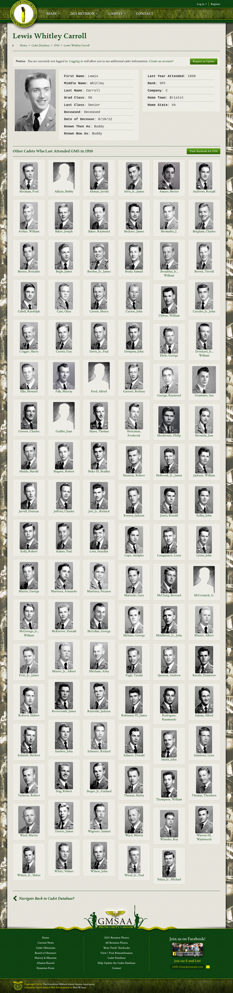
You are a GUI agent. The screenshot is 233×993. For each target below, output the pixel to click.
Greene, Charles (28, 431)
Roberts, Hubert (29, 715)
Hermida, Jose (204, 435)
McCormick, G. (204, 595)
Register (215, 4)
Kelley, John (204, 515)
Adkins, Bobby (64, 191)
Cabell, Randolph (29, 311)
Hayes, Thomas (99, 431)
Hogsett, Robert (64, 471)
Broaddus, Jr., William (169, 273)
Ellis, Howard (28, 391)
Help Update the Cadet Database (116, 963)
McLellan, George (98, 631)
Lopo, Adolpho (134, 555)
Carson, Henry (99, 311)
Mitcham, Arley (99, 671)
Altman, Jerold (99, 191)
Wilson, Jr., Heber (29, 875)
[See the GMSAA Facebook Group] (187, 949)
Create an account (160, 61)
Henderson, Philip (169, 435)
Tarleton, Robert (29, 795)
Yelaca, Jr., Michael (169, 879)
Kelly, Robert (28, 551)
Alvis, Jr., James (134, 191)
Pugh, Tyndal (134, 675)
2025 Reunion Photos (116, 938)
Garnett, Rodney (134, 391)
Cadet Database (40, 45)
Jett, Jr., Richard (98, 511)
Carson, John (134, 311)
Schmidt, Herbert (29, 755)
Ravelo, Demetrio (204, 675)
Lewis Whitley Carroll (77, 45)
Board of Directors (45, 953)
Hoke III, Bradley (99, 471)
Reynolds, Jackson (98, 711)
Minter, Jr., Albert (64, 671)
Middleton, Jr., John (169, 635)
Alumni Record (45, 963)
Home (23, 45)
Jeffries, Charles (64, 511)
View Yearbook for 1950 (203, 151)
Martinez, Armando (64, 591)
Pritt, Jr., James (29, 675)
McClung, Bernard (169, 595)
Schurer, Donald (134, 755)
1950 (56, 45)
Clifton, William (169, 315)
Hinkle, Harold (28, 471)
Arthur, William (29, 231)
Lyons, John (204, 555)
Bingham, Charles (204, 231)
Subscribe (207, 967)
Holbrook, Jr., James (169, 475)
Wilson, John (99, 871)
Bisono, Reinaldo (29, 271)
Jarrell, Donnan (29, 511)
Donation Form (45, 968)
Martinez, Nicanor (99, 591)
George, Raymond (169, 395)
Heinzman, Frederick (134, 433)
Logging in (76, 61)
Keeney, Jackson (134, 515)
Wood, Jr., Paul (134, 875)
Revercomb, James (64, 711)
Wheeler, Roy (169, 839)
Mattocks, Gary (134, 595)
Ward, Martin (29, 835)
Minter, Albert (204, 635)
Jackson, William (204, 475)
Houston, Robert (134, 475)
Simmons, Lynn (204, 755)
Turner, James (64, 831)
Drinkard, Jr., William (204, 353)
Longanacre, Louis (169, 555)
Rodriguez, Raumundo (169, 717)
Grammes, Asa (204, 395)
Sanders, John (64, 751)
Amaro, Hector (169, 191)
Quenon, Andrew (169, 675)
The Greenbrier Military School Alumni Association (68, 984)
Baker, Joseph (64, 231)
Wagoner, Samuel (99, 831)
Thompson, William (169, 799)
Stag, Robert (64, 791)
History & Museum (46, 958)
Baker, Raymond (99, 231)
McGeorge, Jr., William (28, 633)
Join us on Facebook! (187, 939)
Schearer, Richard (99, 751)
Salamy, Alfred (204, 715)
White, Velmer (64, 871)
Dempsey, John (134, 351)
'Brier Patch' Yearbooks (116, 948)
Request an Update (204, 61)
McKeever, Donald (64, 631)
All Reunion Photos (116, 943)
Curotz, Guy (64, 351)
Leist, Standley (99, 551)
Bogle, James (64, 271)
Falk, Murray (64, 391)
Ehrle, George (169, 355)
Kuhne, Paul (64, 551)
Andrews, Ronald (204, 191)
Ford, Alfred (99, 391)
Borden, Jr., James (98, 271)
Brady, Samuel (134, 271)
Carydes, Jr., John (204, 311)
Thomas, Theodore (204, 795)
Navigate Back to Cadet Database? (46, 898)
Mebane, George (134, 635)
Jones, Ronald (169, 515)
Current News (45, 943)
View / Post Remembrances (116, 953)
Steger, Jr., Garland (99, 791)
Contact (116, 968)
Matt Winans (79, 987)
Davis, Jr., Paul (99, 351)
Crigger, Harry (28, 351)
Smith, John (169, 759)
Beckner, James (134, 231)
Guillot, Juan (64, 431)
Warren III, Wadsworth (204, 837)
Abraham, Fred (29, 191)
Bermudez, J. (169, 231)
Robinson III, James (134, 715)
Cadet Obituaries (45, 948)
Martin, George (29, 591)
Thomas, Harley (134, 795)
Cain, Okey (64, 311)
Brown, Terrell (204, 271)
